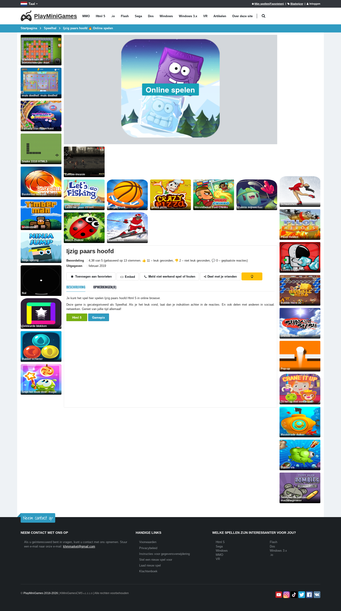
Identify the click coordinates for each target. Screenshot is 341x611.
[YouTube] (278, 594)
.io (113, 16)
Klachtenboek (148, 571)
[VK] (316, 594)
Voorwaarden (147, 542)
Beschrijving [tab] (75, 287)
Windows (166, 16)
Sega (138, 16)
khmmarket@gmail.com (79, 546)
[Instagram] (286, 594)
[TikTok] (293, 594)
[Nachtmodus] (251, 276)
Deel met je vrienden (221, 276)
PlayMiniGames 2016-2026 (40, 593)
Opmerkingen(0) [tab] (104, 287)
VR (205, 16)
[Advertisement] (191, 157)
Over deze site (242, 16)
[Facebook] (309, 594)
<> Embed (127, 276)
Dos (151, 16)
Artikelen (219, 16)
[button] (263, 16)
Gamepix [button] (98, 317)
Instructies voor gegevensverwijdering (164, 554)
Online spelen (170, 89)
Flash (125, 16)
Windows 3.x (188, 16)
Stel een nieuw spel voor (155, 559)
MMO (86, 16)
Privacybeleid (148, 548)
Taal (32, 4)
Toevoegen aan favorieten (93, 276)
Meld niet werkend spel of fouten (171, 276)
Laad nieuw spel (150, 565)
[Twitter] (301, 594)
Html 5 (100, 16)
